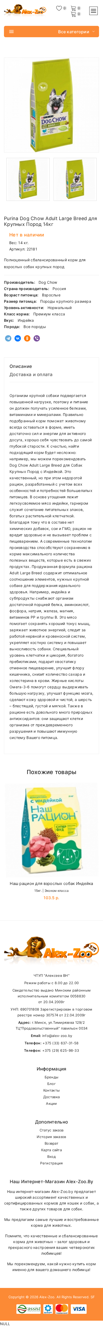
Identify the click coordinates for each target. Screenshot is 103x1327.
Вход (51, 1156)
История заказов (51, 1137)
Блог (51, 1084)
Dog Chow (48, 282)
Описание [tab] (21, 366)
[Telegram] (8, 338)
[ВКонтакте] (17, 338)
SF (93, 1297)
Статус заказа (52, 1130)
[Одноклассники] (27, 338)
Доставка (51, 1097)
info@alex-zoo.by (57, 1036)
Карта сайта (51, 1150)
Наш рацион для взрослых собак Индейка (51, 883)
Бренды (52, 1077)
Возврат (51, 1143)
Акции (51, 1103)
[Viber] (36, 338)
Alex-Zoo (46, 1297)
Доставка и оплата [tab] (31, 374)
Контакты (51, 1090)
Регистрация (51, 1163)
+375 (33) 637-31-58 (60, 1043)
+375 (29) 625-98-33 (60, 1050)
